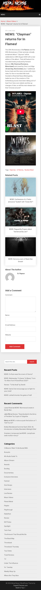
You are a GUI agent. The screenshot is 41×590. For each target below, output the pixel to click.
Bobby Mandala (9, 427)
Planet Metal (8, 501)
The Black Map (9, 538)
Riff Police (7, 522)
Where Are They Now (11, 575)
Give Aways (8, 485)
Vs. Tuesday (8, 567)
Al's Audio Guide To (10, 456)
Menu (3, 14)
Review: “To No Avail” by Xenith (14, 385)
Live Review (8, 493)
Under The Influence (11, 563)
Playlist (6, 506)
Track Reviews (9, 555)
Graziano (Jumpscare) (12, 433)
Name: (7, 315)
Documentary (9, 473)
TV (5, 559)
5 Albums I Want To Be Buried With (16, 448)
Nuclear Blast (29, 170)
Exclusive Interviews (11, 477)
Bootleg (7, 469)
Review (6, 518)
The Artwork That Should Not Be (15, 534)
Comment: (9, 295)
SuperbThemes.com (20, 585)
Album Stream (9, 460)
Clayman (13, 170)
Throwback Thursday (11, 547)
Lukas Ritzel (8, 408)
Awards (7, 464)
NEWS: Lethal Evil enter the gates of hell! (18, 395)
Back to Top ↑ (20, 588)
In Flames (20, 170)
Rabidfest (7, 514)
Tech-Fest (7, 530)
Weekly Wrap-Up (9, 571)
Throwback (8, 542)
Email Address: (10, 325)
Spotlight (7, 526)
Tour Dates (8, 551)
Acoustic (7, 452)
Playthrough (8, 510)
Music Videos (11, 21)
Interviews (7, 489)
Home (3, 21)
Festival (6, 481)
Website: (8, 335)
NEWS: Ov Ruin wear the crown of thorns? (18, 374)
